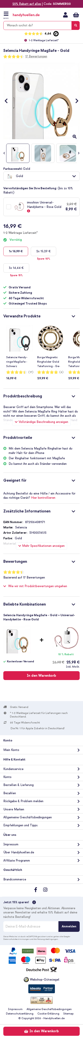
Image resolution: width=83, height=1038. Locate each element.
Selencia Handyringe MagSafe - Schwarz (16, 362)
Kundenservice (13, 769)
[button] (41, 176)
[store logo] (30, 15)
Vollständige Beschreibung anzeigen (43, 422)
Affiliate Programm (16, 860)
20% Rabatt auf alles (26, 4)
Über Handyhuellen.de (18, 852)
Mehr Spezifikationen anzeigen (43, 546)
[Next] (75, 101)
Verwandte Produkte (22, 316)
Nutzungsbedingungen (47, 939)
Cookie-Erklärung (48, 1013)
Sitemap (68, 1013)
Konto (7, 777)
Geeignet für (15, 480)
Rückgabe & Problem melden (23, 801)
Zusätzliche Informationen (26, 511)
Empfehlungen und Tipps (20, 825)
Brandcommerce (14, 879)
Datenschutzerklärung (19, 1013)
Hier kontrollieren (43, 498)
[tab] (41, 315)
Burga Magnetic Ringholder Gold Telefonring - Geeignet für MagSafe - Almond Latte (50, 362)
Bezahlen (9, 793)
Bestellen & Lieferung (18, 785)
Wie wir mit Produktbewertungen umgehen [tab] (37, 586)
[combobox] (41, 25)
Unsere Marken (13, 809)
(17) (30, 372)
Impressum (10, 844)
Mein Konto (65, 15)
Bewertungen (15, 561)
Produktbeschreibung (22, 396)
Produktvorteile (17, 437)
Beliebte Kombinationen (24, 604)
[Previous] (8, 101)
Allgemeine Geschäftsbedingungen (27, 817)
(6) (61, 372)
